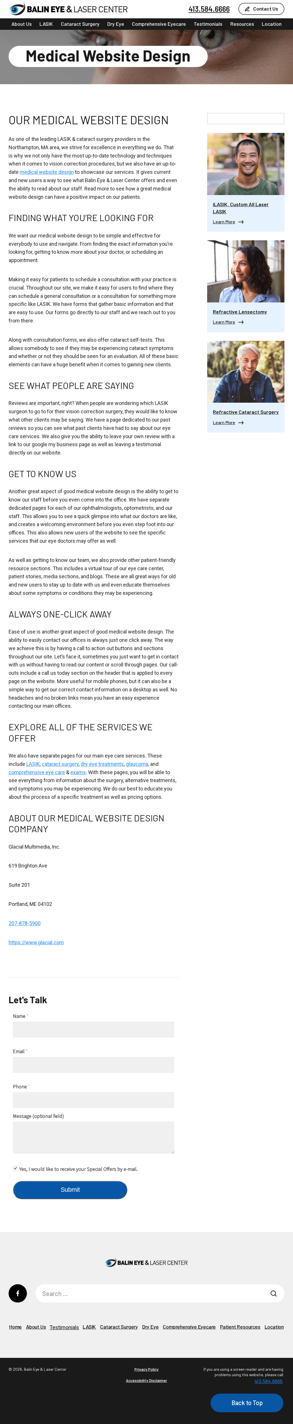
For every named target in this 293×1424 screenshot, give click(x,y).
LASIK (46, 24)
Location (272, 24)
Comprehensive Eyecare (159, 24)
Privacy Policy (146, 1369)
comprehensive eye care (37, 772)
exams (78, 772)
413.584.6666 (209, 8)
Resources (242, 24)
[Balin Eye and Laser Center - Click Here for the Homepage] (69, 8)
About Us (21, 24)
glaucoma (137, 764)
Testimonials (208, 24)
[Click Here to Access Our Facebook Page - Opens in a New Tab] (18, 1293)
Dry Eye (115, 24)
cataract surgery (60, 764)
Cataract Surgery (80, 24)
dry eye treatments (102, 764)
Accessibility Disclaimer (146, 1380)
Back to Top (247, 1402)
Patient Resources (240, 1326)
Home (15, 1326)
